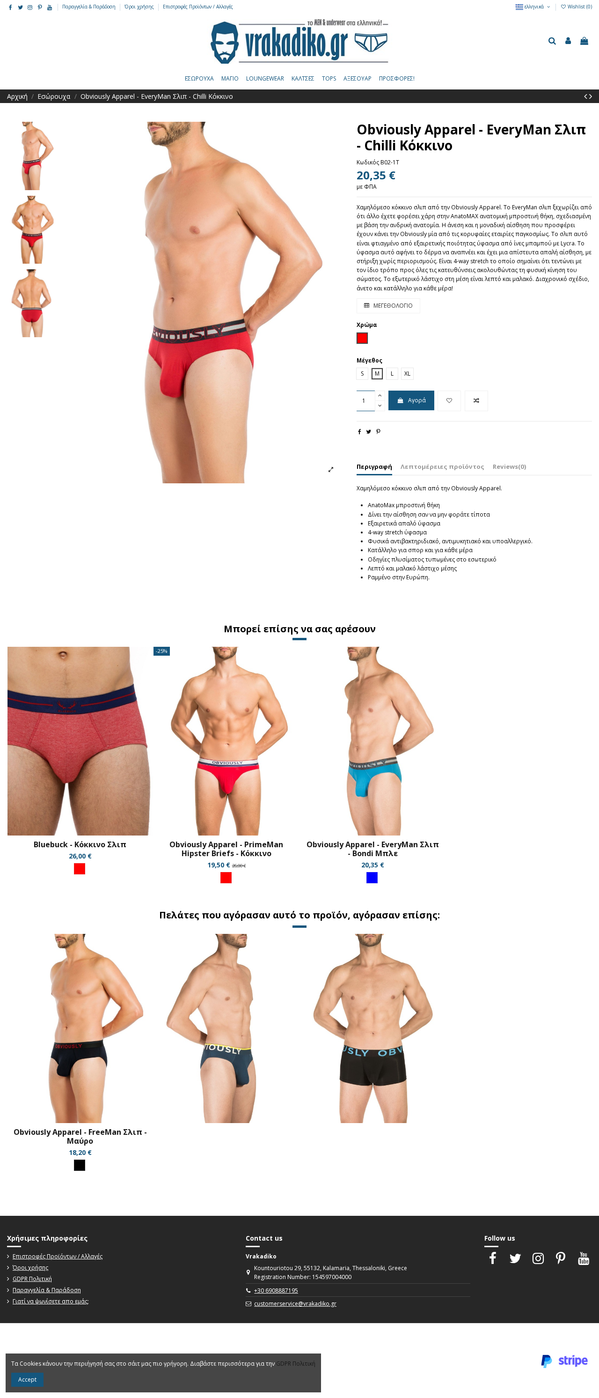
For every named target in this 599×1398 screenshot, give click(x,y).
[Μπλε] (372, 877)
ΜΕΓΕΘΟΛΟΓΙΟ (392, 306)
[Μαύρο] (79, 1165)
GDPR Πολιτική (32, 1279)
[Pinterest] (378, 432)
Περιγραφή (374, 466)
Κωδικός (368, 162)
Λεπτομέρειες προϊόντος (442, 466)
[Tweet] (368, 432)
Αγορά (417, 400)
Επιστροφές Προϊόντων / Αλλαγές (198, 6)
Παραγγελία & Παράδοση (89, 6)
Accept (27, 1379)
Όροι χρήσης (139, 6)
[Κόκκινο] (79, 868)
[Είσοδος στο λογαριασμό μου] (568, 41)
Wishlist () (579, 6)
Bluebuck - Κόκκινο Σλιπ (80, 844)
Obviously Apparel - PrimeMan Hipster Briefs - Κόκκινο (226, 848)
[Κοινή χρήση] (359, 432)
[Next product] (590, 96)
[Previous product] (586, 96)
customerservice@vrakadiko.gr (295, 1304)
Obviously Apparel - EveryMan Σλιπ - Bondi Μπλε (373, 848)
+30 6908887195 (276, 1290)
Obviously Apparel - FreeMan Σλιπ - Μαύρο (80, 1136)
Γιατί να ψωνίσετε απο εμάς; (51, 1301)
